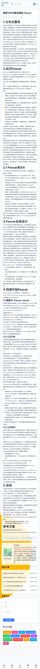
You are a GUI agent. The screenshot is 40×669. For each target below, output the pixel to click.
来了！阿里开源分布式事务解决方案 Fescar (15, 581)
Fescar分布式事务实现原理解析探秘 (13, 586)
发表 (9, 620)
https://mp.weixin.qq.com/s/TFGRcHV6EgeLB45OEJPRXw (20, 532)
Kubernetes (7, 639)
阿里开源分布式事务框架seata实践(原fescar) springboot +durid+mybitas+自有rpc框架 (15, 573)
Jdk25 (15, 632)
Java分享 (5, 4)
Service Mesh (18, 639)
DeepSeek (7, 632)
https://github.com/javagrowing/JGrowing (17, 517)
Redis (26, 639)
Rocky (6, 643)
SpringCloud (25, 636)
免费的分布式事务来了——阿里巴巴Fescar (14, 577)
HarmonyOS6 (31, 632)
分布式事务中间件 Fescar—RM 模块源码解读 (14, 590)
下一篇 (30, 538)
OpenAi (22, 632)
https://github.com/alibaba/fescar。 (13, 310)
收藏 (22, 17)
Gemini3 (33, 639)
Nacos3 (6, 636)
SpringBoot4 (15, 636)
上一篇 (12, 538)
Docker (34, 636)
